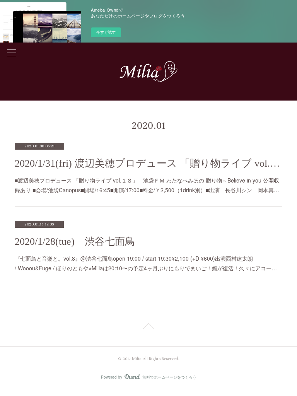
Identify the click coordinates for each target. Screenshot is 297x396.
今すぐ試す (106, 32)
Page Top (148, 327)
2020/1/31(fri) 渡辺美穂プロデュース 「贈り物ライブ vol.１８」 (148, 163)
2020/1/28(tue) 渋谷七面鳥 (75, 241)
